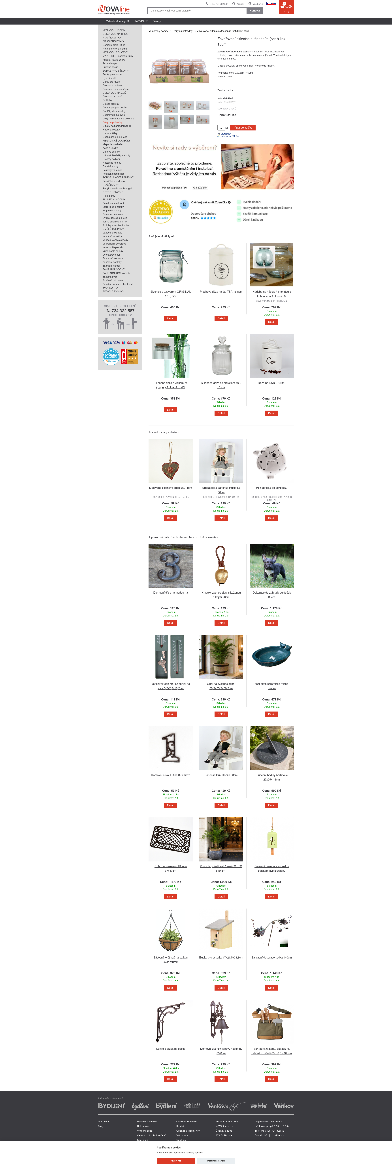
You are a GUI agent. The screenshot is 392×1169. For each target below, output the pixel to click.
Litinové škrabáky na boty (116, 155)
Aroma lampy (110, 63)
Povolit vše (176, 1160)
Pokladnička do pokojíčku (271, 487)
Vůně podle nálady (113, 251)
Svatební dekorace (113, 214)
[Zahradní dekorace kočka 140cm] (272, 953)
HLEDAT (255, 10)
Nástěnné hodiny (112, 162)
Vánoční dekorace (112, 232)
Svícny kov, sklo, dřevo (115, 218)
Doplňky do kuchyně (114, 115)
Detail (170, 318)
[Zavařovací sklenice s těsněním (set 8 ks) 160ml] (179, 96)
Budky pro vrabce (112, 74)
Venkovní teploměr (113, 247)
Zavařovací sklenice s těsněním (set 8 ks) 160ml (223, 31)
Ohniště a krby (110, 166)
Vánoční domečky (112, 236)
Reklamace (143, 1126)
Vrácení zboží (145, 1130)
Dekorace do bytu (112, 85)
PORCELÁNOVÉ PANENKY (118, 177)
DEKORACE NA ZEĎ (114, 92)
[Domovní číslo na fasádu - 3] (171, 588)
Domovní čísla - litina (114, 45)
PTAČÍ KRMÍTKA (112, 37)
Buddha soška (110, 67)
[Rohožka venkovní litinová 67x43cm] (171, 862)
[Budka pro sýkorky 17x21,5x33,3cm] (221, 953)
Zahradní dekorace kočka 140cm (272, 957)
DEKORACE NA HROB (115, 34)
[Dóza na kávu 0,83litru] (272, 378)
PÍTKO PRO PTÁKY (113, 41)
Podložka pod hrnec (113, 173)
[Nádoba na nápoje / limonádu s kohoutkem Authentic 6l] (272, 287)
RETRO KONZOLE (113, 192)
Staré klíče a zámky (113, 207)
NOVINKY (141, 21)
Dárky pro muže (111, 81)
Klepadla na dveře (113, 144)
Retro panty (109, 195)
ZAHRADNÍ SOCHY (114, 269)
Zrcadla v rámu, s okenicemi (118, 284)
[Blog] (157, 21)
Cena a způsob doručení (151, 1135)
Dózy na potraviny (112, 122)
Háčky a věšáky (111, 129)
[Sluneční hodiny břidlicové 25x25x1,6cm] (272, 771)
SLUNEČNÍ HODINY (114, 199)
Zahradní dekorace (113, 258)
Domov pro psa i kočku (115, 107)
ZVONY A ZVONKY (113, 291)
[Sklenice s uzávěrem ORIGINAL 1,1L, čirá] (171, 287)
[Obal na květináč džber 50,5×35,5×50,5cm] (221, 679)
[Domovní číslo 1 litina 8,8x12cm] (171, 771)
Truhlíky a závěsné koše (116, 225)
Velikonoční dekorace (114, 243)
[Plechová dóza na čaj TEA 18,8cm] (221, 287)
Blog (100, 1126)
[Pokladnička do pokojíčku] (272, 483)
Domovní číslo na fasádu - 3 (170, 592)
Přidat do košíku (243, 127)
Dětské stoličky (111, 103)
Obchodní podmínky (188, 1130)
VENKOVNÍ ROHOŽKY (115, 52)
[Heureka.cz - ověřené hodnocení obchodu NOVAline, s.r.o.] (111, 364)
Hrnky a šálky (110, 133)
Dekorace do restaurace (116, 89)
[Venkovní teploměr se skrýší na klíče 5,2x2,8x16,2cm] (171, 679)
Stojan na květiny (112, 210)
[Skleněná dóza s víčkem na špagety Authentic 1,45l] (171, 378)
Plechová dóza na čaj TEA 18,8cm (221, 291)
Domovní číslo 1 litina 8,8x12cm (170, 775)
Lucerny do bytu (111, 159)
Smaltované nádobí (113, 203)
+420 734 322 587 (219, 3)
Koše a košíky (110, 148)
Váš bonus (258, 3)
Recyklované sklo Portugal (117, 188)
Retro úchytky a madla (115, 48)
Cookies (181, 1139)
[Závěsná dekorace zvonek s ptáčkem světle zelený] (272, 862)
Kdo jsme (142, 1139)
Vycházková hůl (111, 254)
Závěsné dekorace (113, 280)
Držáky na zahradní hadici (117, 126)
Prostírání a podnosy (114, 181)
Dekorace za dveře (113, 96)
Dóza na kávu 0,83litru (271, 383)
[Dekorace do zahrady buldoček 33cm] (272, 588)
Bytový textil (109, 78)
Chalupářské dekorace (115, 137)
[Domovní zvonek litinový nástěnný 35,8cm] (221, 1044)
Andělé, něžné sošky (114, 59)
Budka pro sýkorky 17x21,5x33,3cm (221, 957)
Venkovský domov (158, 31)
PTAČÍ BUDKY (111, 184)
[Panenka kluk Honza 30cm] (221, 771)
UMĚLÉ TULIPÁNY (113, 229)
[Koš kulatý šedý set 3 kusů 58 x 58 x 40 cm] (221, 862)
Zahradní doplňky (112, 262)
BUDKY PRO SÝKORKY (116, 70)
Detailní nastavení (216, 1160)
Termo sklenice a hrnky (115, 221)
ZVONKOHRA (110, 287)
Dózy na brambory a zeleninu (118, 118)
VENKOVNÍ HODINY (114, 30)
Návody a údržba (147, 1121)
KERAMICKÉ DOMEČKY (116, 140)
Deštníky (107, 100)
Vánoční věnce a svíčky (115, 240)
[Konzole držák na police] (171, 1044)
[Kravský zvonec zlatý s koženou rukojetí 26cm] (221, 588)
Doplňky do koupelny (114, 111)
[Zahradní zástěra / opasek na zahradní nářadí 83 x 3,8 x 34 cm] (272, 1044)
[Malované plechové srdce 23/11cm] (171, 483)
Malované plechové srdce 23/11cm (170, 487)
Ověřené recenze (186, 1121)
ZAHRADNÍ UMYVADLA (116, 273)
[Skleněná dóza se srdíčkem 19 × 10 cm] (221, 378)
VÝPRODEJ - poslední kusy (118, 56)
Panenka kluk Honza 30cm (221, 775)
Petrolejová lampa (112, 170)
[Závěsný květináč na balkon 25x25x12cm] (171, 953)
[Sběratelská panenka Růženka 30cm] (221, 483)
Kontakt (240, 3)
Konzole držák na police (170, 1048)
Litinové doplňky (111, 151)
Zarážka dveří (110, 276)
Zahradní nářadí (111, 265)
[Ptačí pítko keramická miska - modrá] (272, 679)
